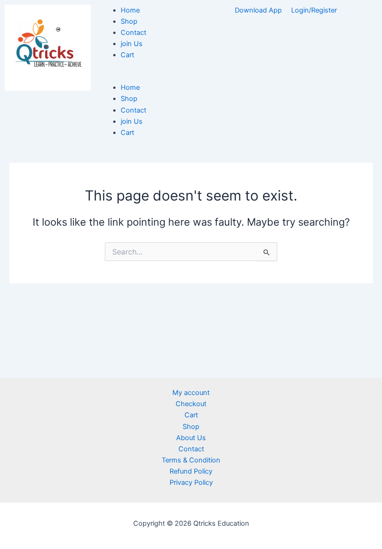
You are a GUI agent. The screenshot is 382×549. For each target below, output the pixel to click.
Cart (127, 55)
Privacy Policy (191, 482)
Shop (129, 21)
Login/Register (314, 10)
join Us (132, 44)
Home (130, 10)
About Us (191, 438)
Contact (133, 32)
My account (191, 392)
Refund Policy (191, 471)
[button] (143, 76)
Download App (258, 10)
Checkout (191, 404)
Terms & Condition (191, 460)
